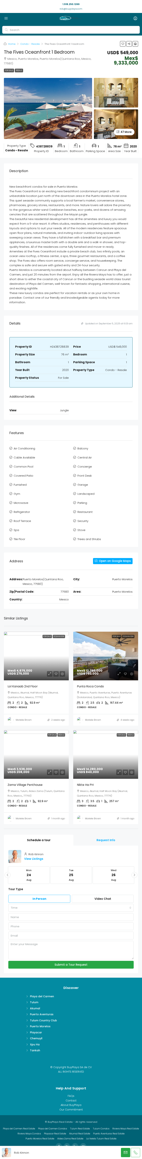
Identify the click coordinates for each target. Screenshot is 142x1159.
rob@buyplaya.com (71, 8)
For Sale (9, 70)
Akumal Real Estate (79, 1133)
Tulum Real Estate (80, 1128)
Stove (81, 530)
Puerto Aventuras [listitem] (41, 1014)
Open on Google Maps (114, 561)
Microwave (21, 503)
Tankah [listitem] (35, 1050)
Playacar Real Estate (55, 1133)
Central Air (84, 457)
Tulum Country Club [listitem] (43, 1020)
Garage (82, 485)
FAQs (71, 1096)
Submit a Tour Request (71, 965)
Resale (19, 70)
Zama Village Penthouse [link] (25, 785)
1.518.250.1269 (71, 4)
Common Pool (23, 466)
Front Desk (84, 476)
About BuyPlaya (71, 1105)
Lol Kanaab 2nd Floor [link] (23, 686)
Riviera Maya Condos (29, 1133)
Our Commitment (71, 1109)
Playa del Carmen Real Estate (19, 1128)
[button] (123, 44)
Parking (82, 503)
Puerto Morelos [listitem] (40, 1026)
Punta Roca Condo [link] (90, 686)
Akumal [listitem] (35, 1008)
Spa (16, 530)
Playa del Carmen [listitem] (42, 996)
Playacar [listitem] (36, 1032)
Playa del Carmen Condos (52, 1128)
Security (82, 521)
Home (12, 44)
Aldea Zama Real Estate (70, 1138)
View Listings (33, 859)
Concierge (84, 466)
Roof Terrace (22, 521)
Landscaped (85, 494)
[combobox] (71, 908)
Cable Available (24, 457)
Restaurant (85, 512)
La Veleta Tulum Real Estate (101, 1138)
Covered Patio (23, 476)
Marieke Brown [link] (24, 719)
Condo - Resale (30, 44)
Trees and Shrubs (89, 539)
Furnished (20, 485)
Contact (71, 1100)
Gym (17, 494)
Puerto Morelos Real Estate (40, 1138)
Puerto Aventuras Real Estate (109, 1133)
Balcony (82, 448)
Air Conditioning (24, 448)
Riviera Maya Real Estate (125, 1128)
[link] (36, 656)
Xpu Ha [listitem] (35, 1044)
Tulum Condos (101, 1128)
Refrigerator (22, 512)
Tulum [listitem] (34, 1002)
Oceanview (58, 636)
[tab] (38, 840)
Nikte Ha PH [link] (85, 785)
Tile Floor (19, 539)
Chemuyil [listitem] (36, 1038)
